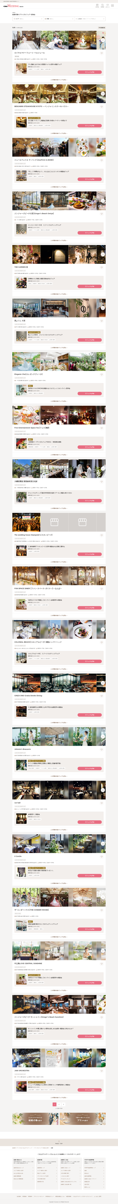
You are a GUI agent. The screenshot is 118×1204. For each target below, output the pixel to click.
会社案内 (19, 1196)
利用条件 (30, 1196)
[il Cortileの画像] (59, 843)
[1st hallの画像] (59, 790)
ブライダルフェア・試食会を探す (41, 1148)
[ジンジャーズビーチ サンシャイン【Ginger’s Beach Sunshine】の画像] (59, 1004)
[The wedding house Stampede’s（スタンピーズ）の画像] (59, 522)
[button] (59, 69)
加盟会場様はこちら (60, 1196)
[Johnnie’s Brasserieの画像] (59, 736)
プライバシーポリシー (39, 1196)
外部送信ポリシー (50, 1196)
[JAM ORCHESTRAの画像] (59, 1058)
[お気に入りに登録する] (102, 53)
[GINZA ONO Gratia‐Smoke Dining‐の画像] (59, 683)
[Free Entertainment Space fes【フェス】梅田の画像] (59, 415)
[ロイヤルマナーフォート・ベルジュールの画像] (59, 40)
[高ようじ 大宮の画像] (59, 308)
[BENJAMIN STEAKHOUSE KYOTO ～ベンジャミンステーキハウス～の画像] (59, 93)
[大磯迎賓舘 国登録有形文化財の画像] (59, 468)
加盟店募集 (68, 1196)
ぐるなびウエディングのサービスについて (82, 1196)
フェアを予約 (90, 72)
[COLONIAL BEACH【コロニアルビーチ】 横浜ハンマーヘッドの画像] (59, 629)
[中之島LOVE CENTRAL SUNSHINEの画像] (59, 950)
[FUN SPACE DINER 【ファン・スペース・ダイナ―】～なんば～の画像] (59, 575)
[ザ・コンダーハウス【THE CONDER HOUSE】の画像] (59, 897)
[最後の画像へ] (103, 40)
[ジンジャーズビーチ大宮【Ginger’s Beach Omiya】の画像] (59, 200)
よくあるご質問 (97, 1196)
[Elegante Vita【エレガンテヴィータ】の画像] (59, 361)
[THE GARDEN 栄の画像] (59, 254)
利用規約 (24, 1196)
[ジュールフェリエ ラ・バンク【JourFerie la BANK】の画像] (59, 147)
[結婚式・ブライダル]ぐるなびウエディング (22, 1148)
